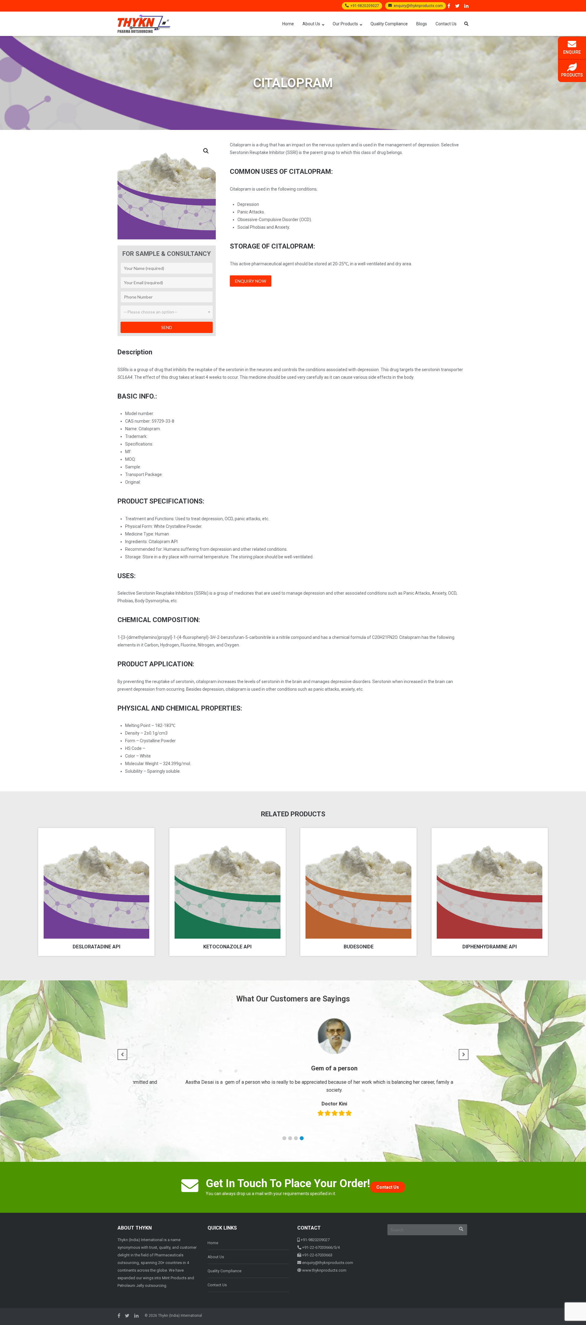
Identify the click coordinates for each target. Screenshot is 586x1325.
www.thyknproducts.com (324, 1270)
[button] (206, 150)
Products (572, 75)
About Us (311, 23)
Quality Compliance (389, 23)
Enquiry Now (250, 281)
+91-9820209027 (364, 6)
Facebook (448, 6)
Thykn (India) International (180, 1315)
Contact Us (446, 23)
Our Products (345, 23)
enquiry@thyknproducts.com (418, 6)
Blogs (421, 23)
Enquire (572, 52)
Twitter (457, 6)
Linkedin (466, 6)
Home (288, 23)
